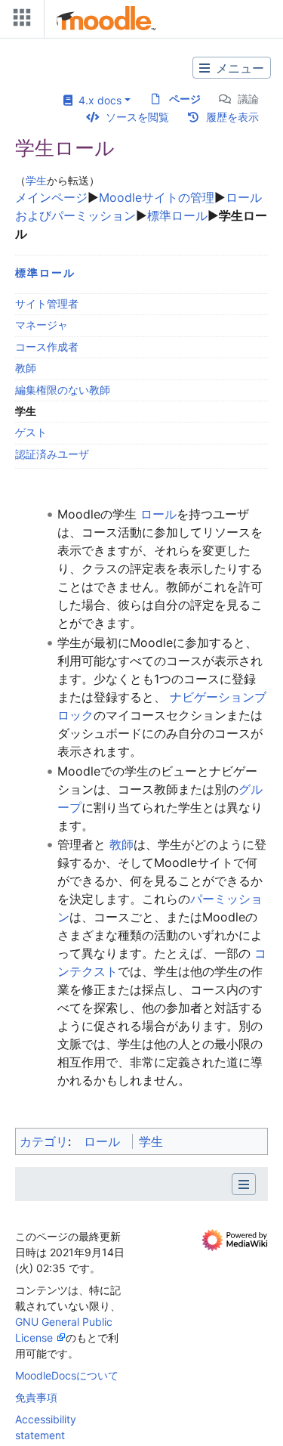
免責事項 (36, 1397)
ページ (185, 98)
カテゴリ (44, 1141)
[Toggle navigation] (19, 21)
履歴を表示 (232, 116)
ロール (157, 514)
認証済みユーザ (52, 453)
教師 (25, 367)
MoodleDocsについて (66, 1375)
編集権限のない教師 (62, 389)
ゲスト (31, 432)
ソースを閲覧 (137, 116)
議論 (248, 98)
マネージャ (41, 324)
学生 (36, 180)
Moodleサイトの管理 (156, 197)
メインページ (51, 197)
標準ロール (177, 215)
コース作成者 (46, 346)
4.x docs (97, 100)
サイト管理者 (46, 303)
